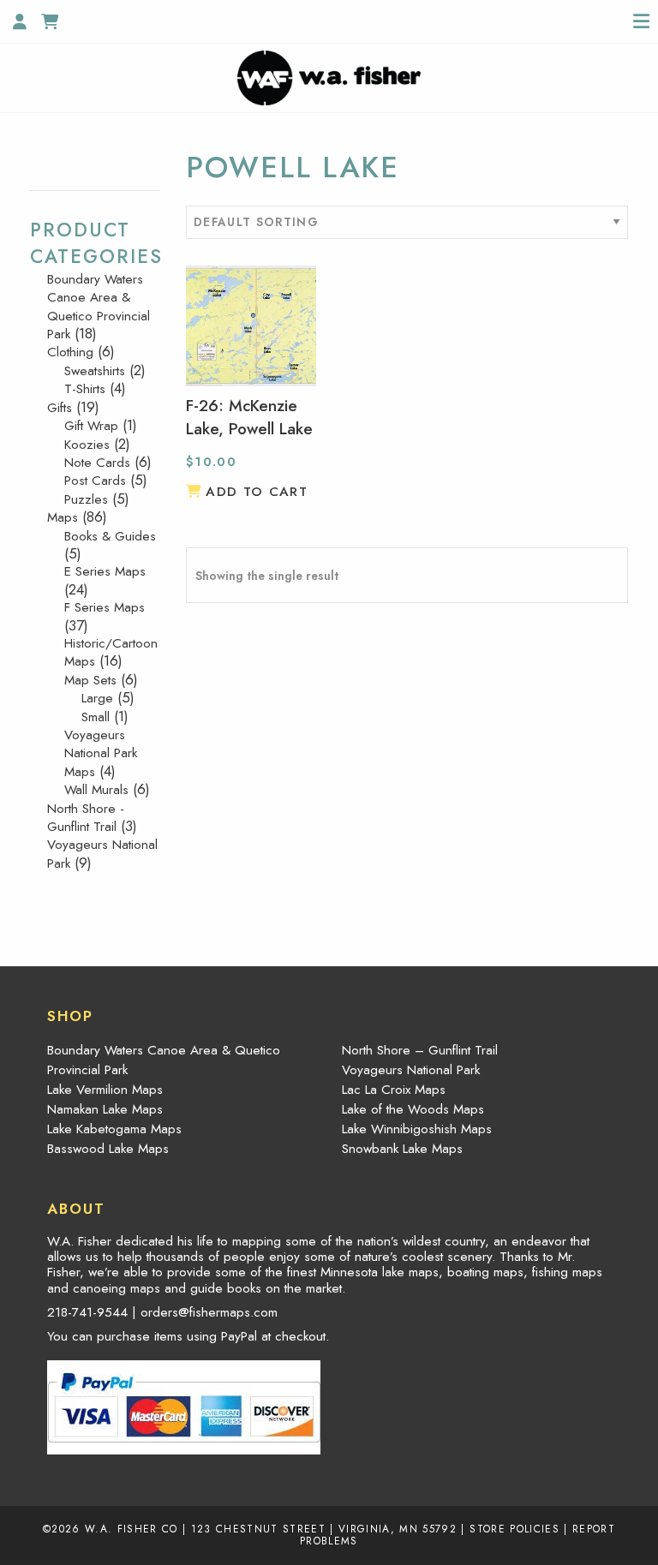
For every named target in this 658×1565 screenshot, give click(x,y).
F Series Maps (104, 607)
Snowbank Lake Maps (402, 1148)
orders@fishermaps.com (209, 1312)
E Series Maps (105, 571)
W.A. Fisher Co (131, 1528)
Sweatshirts (94, 370)
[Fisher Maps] (328, 76)
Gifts (59, 407)
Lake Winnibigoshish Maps (417, 1129)
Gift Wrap (91, 425)
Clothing (70, 352)
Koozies (87, 444)
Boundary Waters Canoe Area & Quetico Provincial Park (98, 306)
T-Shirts (84, 388)
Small (95, 717)
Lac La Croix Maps (394, 1089)
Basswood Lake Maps (108, 1148)
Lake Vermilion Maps (105, 1089)
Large (97, 698)
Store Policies (514, 1528)
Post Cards (95, 480)
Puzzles (86, 499)
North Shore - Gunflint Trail (85, 817)
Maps (62, 517)
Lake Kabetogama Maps (114, 1129)
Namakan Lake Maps (105, 1109)
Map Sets (90, 680)
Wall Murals (96, 789)
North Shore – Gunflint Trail (420, 1050)
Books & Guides (110, 536)
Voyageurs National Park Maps (100, 753)
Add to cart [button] (257, 492)
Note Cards (97, 462)
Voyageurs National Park (102, 853)
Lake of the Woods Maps (413, 1109)
